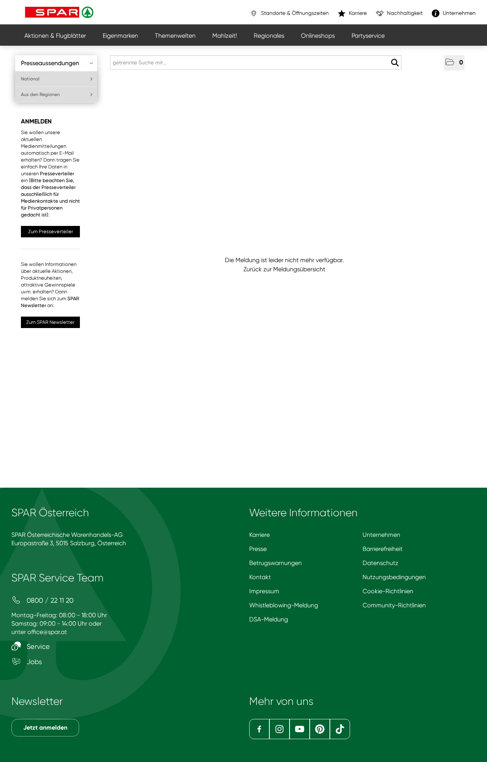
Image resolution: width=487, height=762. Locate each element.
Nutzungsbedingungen (394, 577)
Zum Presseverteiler (50, 231)
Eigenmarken (120, 35)
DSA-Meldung (268, 619)
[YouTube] (300, 729)
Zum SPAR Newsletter (50, 322)
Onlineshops (318, 35)
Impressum (264, 591)
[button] (454, 62)
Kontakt (260, 577)
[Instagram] (279, 729)
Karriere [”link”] (357, 13)
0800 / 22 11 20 (49, 600)
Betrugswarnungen (275, 563)
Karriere (259, 534)
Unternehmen (381, 534)
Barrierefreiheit (383, 548)
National (30, 79)
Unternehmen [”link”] (458, 13)
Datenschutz (380, 563)
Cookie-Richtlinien (388, 591)
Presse (258, 548)
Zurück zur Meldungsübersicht (284, 269)
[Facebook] (259, 729)
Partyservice (368, 35)
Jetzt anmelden (45, 727)
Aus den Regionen (40, 94)
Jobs (33, 662)
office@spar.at (47, 632)
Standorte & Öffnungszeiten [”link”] (294, 13)
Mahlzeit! (224, 35)
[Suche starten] (394, 63)
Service (37, 646)
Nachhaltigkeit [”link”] (404, 13)
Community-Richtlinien (394, 605)
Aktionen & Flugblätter (55, 35)
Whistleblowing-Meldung (283, 605)
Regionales (269, 35)
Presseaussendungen (50, 63)
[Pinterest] (320, 729)
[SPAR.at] (60, 12)
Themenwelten (175, 35)
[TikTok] (340, 729)
